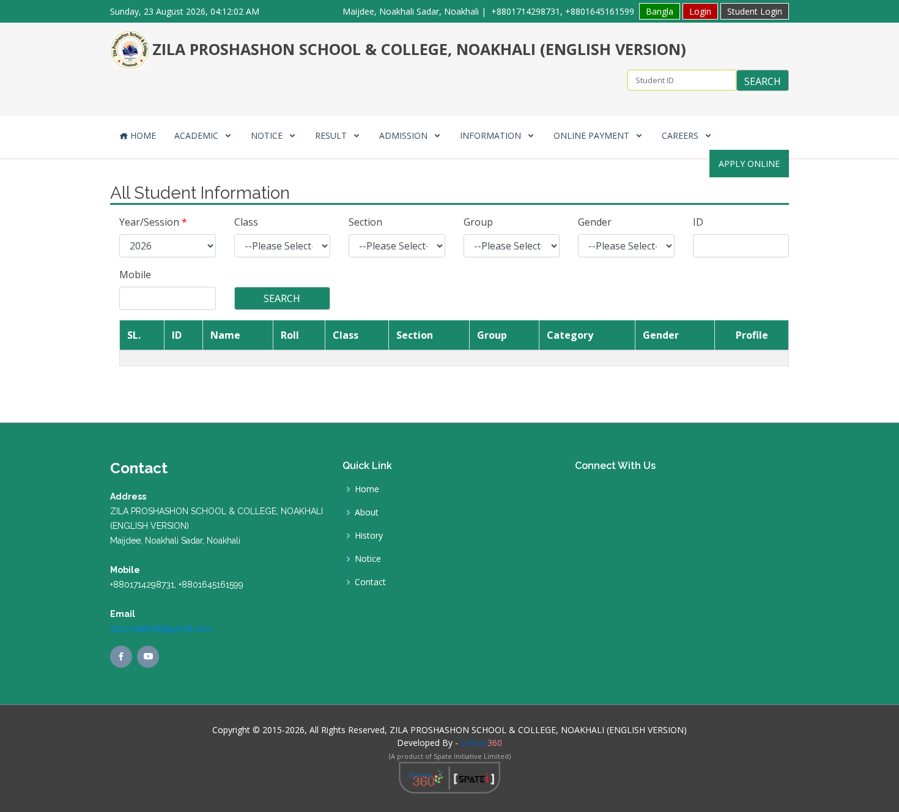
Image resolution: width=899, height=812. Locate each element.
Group (478, 222)
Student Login (754, 11)
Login (700, 11)
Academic (197, 135)
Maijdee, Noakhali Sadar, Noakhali (410, 11)
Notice (268, 135)
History (369, 535)
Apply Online (749, 163)
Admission (404, 135)
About (367, 512)
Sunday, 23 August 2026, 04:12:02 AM (184, 11)
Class (246, 222)
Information (491, 135)
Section (365, 222)
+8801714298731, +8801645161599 (562, 11)
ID (698, 222)
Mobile (135, 274)
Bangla (659, 11)
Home (142, 135)
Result (332, 135)
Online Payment (592, 135)
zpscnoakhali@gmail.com (161, 628)
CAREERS (681, 135)
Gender (595, 222)
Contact (370, 582)
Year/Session (153, 222)
